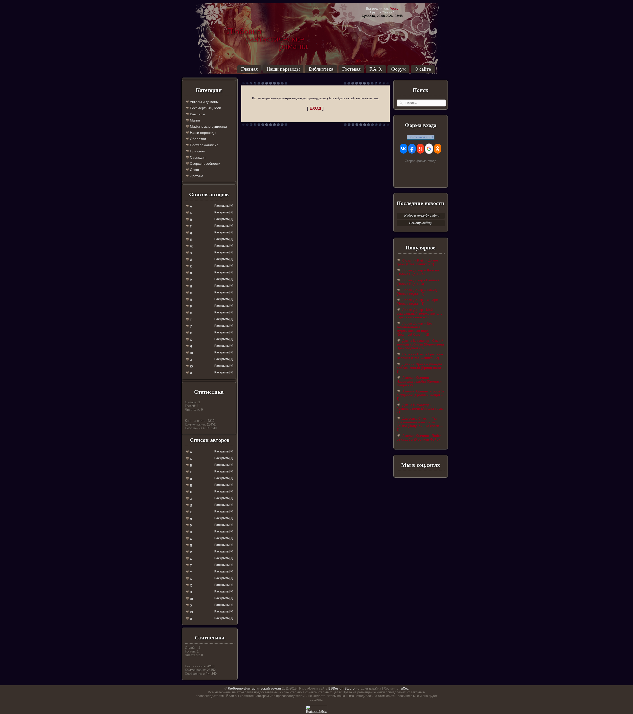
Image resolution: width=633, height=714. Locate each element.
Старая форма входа (420, 161)
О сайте (423, 69)
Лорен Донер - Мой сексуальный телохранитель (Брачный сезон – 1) (419, 313)
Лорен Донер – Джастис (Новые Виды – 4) (418, 272)
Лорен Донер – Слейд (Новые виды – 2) (417, 292)
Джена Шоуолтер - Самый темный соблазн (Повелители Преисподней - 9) (420, 344)
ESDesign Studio (341, 688)
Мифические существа (208, 126)
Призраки (197, 151)
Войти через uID (420, 137)
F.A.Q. (375, 69)
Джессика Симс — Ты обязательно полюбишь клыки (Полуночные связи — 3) (420, 424)
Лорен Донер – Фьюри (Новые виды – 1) (417, 302)
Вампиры (197, 114)
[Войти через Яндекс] (420, 149)
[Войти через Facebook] (412, 149)
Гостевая (351, 69)
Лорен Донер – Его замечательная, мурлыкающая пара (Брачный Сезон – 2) (414, 329)
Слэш (194, 170)
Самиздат (197, 157)
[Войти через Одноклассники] (437, 149)
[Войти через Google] (429, 148)
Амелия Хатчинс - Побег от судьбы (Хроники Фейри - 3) (419, 439)
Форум (398, 69)
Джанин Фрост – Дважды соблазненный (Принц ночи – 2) (420, 367)
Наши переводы (283, 69)
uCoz (405, 688)
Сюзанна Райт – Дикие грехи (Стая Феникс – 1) (417, 262)
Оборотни (197, 139)
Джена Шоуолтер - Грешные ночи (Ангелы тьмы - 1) (420, 408)
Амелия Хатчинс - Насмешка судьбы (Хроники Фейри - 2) (419, 381)
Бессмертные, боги (205, 108)
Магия (194, 120)
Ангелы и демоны (204, 102)
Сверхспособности (204, 163)
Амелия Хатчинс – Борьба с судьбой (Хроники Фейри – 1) (420, 395)
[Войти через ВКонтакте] (403, 149)
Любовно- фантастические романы (267, 31)
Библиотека (321, 69)
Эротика (196, 176)
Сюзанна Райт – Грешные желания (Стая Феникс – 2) (420, 356)
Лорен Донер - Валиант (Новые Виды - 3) (418, 282)
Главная (249, 69)
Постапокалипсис (203, 145)
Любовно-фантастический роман (254, 688)
